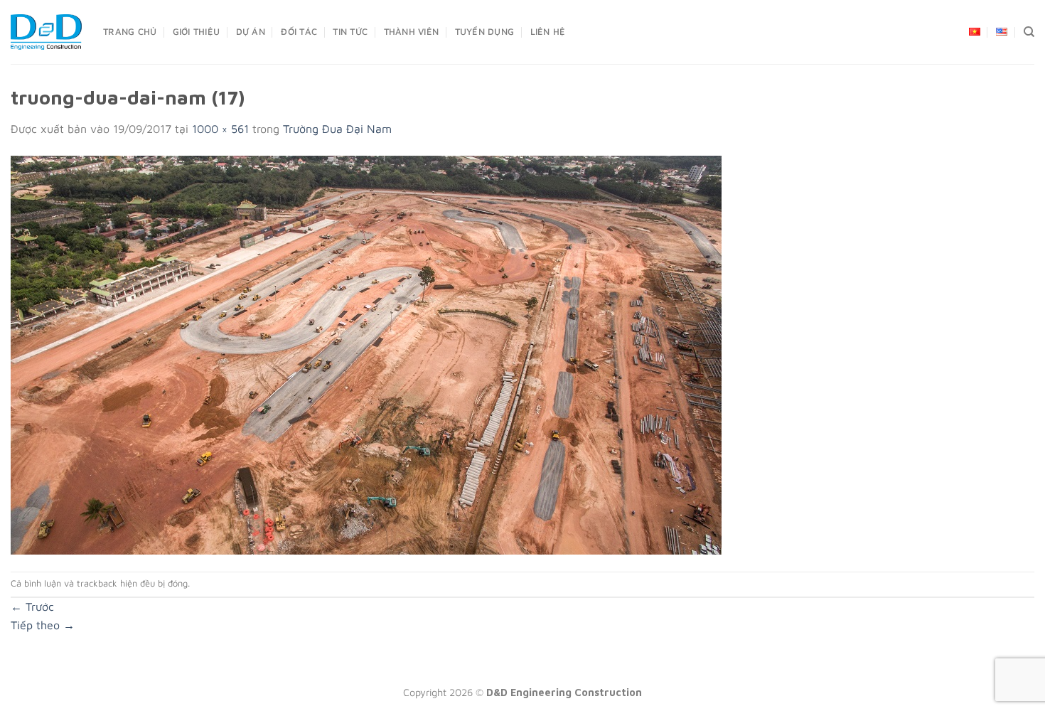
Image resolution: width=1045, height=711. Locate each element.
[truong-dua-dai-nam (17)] (366, 353)
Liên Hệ (548, 31)
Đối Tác (299, 31)
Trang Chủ (129, 31)
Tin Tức (350, 31)
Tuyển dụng (485, 31)
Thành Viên (411, 31)
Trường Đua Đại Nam (337, 128)
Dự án (250, 31)
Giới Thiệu (196, 31)
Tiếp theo (43, 625)
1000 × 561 (220, 128)
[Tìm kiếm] (1029, 32)
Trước (32, 606)
